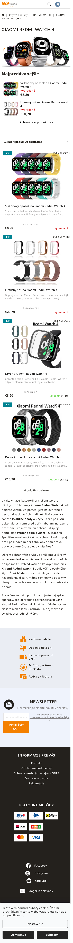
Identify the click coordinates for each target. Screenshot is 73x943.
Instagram (41, 873)
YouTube (41, 881)
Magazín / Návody (41, 891)
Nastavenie (35, 924)
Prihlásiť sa (16, 727)
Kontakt (36, 763)
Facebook (40, 865)
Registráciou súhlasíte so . (49, 717)
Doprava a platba (36, 778)
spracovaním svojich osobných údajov (49, 717)
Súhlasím (52, 935)
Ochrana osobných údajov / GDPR (36, 773)
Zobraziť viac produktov (35, 122)
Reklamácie (36, 783)
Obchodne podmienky (36, 768)
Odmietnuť (18, 935)
